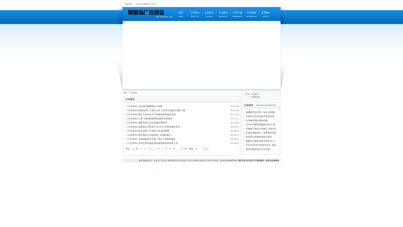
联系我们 (265, 14)
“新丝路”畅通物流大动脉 (150, 106)
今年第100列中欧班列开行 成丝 (261, 145)
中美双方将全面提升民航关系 (260, 116)
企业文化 (209, 14)
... (178, 149)
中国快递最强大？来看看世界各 (261, 133)
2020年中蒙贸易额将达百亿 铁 (260, 124)
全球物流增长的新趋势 (257, 120)
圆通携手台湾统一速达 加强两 (260, 112)
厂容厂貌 (237, 14)
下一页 (184, 149)
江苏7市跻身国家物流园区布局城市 (155, 118)
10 (174, 149)
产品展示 (223, 14)
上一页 (135, 149)
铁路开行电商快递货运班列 (259, 137)
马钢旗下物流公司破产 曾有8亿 (261, 129)
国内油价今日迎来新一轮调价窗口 (154, 135)
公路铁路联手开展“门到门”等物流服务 (156, 139)
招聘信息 (256, 97)
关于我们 (194, 14)
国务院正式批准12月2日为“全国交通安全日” (159, 127)
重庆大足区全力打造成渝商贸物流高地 (157, 114)
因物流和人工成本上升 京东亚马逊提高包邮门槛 (161, 110)
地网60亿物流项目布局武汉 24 (260, 141)
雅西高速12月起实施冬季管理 (152, 123)
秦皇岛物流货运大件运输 (258, 149)
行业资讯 (251, 14)
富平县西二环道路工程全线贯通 (153, 131)
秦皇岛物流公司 (145, 160)
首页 (181, 14)
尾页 (191, 149)
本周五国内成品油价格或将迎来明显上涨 (158, 143)
